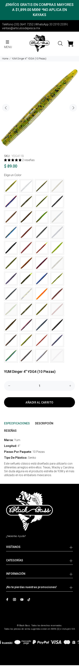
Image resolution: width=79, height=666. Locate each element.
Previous (6, 108)
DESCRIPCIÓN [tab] (44, 423)
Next (73, 108)
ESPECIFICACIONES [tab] (17, 423)
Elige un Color (12, 175)
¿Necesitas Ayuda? (16, 536)
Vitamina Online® (39, 622)
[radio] (11, 186)
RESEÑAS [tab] (10, 430)
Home (5, 58)
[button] (13, 160)
